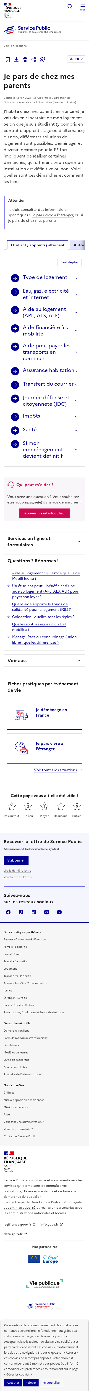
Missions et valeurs (16, 1107)
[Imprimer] (25, 59)
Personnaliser (51, 1383)
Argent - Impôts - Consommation (25, 983)
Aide (7, 1114)
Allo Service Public (16, 1067)
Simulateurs (11, 1045)
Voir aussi (18, 660)
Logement (10, 969)
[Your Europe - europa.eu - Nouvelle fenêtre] (45, 1259)
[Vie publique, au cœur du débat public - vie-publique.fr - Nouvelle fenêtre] (44, 1284)
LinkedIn (33, 912)
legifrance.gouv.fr (17, 1224)
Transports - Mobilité (17, 976)
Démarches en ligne (16, 1031)
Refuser (31, 1383)
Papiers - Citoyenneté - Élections (25, 939)
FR (77, 59)
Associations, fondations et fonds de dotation (34, 1012)
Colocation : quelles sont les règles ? (43, 616)
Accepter (13, 1383)
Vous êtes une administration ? (24, 1122)
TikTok (21, 912)
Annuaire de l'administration (22, 1074)
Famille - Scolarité (15, 947)
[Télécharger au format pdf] (16, 59)
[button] (42, 59)
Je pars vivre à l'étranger (49, 746)
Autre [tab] (79, 245)
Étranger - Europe (15, 998)
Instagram (46, 912)
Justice (8, 990)
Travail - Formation (16, 961)
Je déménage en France (51, 712)
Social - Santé (12, 954)
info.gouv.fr (49, 1224)
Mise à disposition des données (24, 1100)
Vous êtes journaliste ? (18, 1129)
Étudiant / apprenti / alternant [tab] (38, 245)
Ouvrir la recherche (69, 6)
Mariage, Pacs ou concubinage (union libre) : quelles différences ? (44, 639)
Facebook (8, 912)
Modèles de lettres (16, 1052)
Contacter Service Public (20, 1136)
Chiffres (9, 1093)
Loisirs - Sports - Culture (19, 1005)
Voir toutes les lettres (17, 877)
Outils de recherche (16, 1060)
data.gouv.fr (13, 1234)
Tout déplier (69, 262)
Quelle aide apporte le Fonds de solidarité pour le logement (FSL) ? (41, 606)
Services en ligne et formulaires (29, 541)
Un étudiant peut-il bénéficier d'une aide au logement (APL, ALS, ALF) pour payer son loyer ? (45, 591)
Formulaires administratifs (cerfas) (26, 1038)
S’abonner (16, 860)
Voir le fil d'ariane (15, 46)
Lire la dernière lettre (17, 871)
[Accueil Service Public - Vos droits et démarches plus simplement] (33, 34)
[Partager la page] (34, 59)
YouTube (59, 912)
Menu (82, 10)
